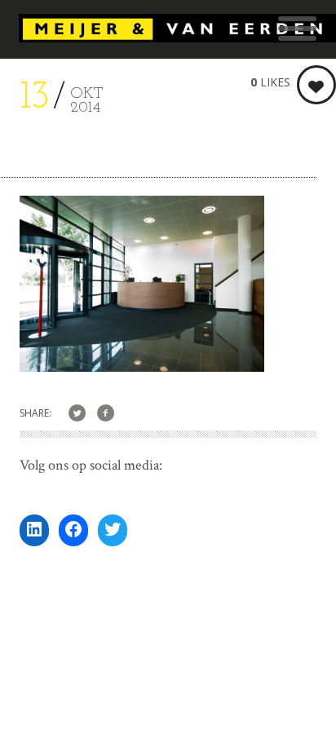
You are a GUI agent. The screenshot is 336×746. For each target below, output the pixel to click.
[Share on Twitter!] (77, 413)
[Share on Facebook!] (105, 413)
